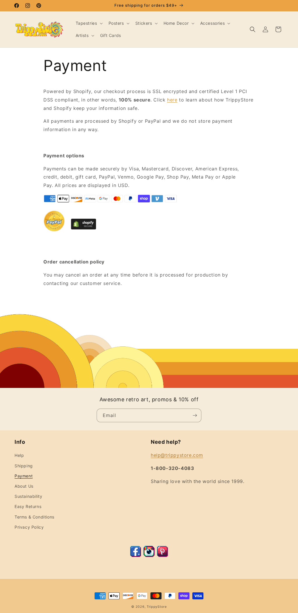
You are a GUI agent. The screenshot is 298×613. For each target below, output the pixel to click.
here (172, 100)
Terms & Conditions (34, 516)
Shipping (24, 465)
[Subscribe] (194, 415)
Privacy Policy (29, 527)
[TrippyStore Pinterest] (162, 555)
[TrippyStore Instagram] (149, 555)
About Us (24, 486)
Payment (24, 475)
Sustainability (28, 496)
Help (19, 455)
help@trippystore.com (177, 455)
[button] (88, 23)
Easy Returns (28, 506)
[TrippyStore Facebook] (135, 555)
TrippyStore (157, 607)
